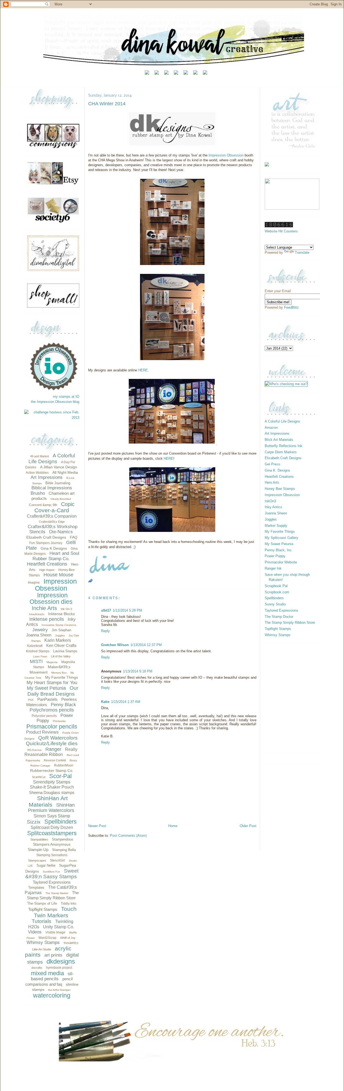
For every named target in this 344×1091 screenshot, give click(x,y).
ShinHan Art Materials (48, 801)
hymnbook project (59, 968)
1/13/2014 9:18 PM (137, 671)
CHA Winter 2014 (107, 103)
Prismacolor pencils (51, 726)
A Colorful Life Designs (51, 458)
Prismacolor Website (281, 562)
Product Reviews (42, 732)
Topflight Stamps (42, 909)
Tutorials (41, 921)
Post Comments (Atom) (128, 836)
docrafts (36, 967)
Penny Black (63, 704)
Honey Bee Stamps (280, 489)
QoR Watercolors (58, 738)
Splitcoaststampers (52, 833)
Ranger (53, 749)
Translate (302, 252)
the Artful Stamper (59, 989)
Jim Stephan (61, 630)
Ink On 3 (66, 609)
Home (172, 826)
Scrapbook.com (277, 592)
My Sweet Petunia (46, 688)
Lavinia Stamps (65, 651)
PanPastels (47, 699)
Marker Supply (276, 526)
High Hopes (47, 569)
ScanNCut (38, 777)
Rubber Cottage (40, 765)
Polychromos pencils (52, 710)
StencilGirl (57, 860)
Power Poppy (275, 556)
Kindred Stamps (37, 651)
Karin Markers (57, 640)
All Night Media (65, 472)
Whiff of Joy (68, 937)
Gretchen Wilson (115, 645)
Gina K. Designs (277, 470)
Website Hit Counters (281, 231)
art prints (53, 955)
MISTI (36, 661)
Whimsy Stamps (43, 942)
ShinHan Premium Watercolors (51, 807)
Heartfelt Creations (47, 564)
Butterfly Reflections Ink (283, 446)
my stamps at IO (66, 397)
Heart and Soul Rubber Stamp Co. (56, 556)
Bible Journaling (57, 483)
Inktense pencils (46, 619)
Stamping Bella (64, 850)
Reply (105, 631)
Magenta (52, 662)
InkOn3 (270, 501)
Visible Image (55, 932)
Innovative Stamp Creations (59, 624)
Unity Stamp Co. (58, 927)
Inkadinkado (36, 614)
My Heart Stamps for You (52, 682)
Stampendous (62, 839)
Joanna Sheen (38, 635)
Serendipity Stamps (51, 782)
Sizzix (34, 822)
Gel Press (272, 464)
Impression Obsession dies (51, 598)
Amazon (271, 428)
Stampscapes (37, 860)
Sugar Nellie (46, 865)
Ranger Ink (273, 568)
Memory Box (59, 672)
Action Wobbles (37, 473)
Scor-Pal (60, 776)
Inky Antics (273, 507)
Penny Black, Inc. (279, 550)
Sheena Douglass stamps (51, 792)
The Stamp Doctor (279, 617)
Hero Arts (272, 482)
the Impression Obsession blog (55, 402)
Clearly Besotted (61, 498)
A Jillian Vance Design (58, 467)
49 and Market (39, 456)
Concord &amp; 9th (43, 505)
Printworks (59, 721)
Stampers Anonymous (51, 844)
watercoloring (51, 995)
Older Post (248, 826)
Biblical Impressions (51, 487)
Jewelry (40, 629)
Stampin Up (38, 849)
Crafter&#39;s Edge (52, 521)
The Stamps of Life (42, 903)
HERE (143, 370)
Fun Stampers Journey (45, 543)
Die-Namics (61, 531)
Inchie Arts (44, 608)
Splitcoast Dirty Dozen (52, 827)
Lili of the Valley (61, 656)
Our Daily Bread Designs (52, 691)
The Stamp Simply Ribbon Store (290, 623)
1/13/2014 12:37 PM (146, 645)
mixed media (47, 973)
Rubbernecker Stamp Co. (51, 770)
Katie (105, 702)
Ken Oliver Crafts (61, 645)
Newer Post (97, 826)
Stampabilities (39, 839)
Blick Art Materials (279, 440)
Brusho (38, 493)
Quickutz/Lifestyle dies (52, 743)
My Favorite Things (61, 677)
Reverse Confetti (55, 760)
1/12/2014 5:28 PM (127, 610)
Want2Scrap (47, 938)
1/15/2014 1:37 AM (125, 702)
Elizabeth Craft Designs (46, 537)
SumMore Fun (51, 871)
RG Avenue (34, 749)
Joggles (60, 635)
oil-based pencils (52, 976)
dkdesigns (60, 961)
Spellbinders (60, 821)
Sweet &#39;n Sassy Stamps (51, 874)
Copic (67, 504)
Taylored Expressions (52, 882)
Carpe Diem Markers (281, 452)
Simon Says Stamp (52, 816)
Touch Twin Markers (55, 912)
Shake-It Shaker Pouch (52, 787)
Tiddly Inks (68, 903)
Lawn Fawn (40, 656)
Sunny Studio (275, 604)
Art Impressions (47, 477)
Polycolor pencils (44, 716)
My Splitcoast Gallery (281, 538)
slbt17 (106, 610)
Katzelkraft (34, 646)
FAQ (73, 537)
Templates (36, 888)
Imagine (34, 582)
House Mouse (58, 574)
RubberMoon (63, 765)
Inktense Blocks (61, 614)
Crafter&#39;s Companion (52, 516)
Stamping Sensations (51, 855)
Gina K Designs (54, 548)
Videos (35, 932)
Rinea (73, 760)
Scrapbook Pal (276, 586)
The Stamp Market (56, 893)
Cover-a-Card (51, 510)
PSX (31, 699)
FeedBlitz (291, 307)
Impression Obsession (56, 584)
